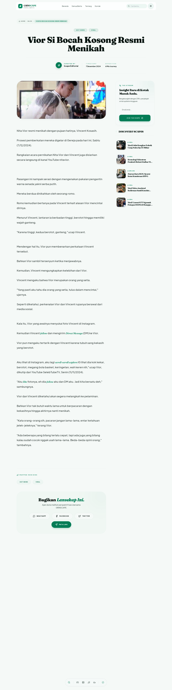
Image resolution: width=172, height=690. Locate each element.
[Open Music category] (89, 682)
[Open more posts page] (103, 682)
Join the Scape (133, 118)
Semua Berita (77, 6)
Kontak (98, 6)
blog (30, 21)
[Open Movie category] (83, 682)
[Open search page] (69, 682)
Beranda (65, 6)
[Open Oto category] (94, 682)
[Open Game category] (77, 682)
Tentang (88, 6)
